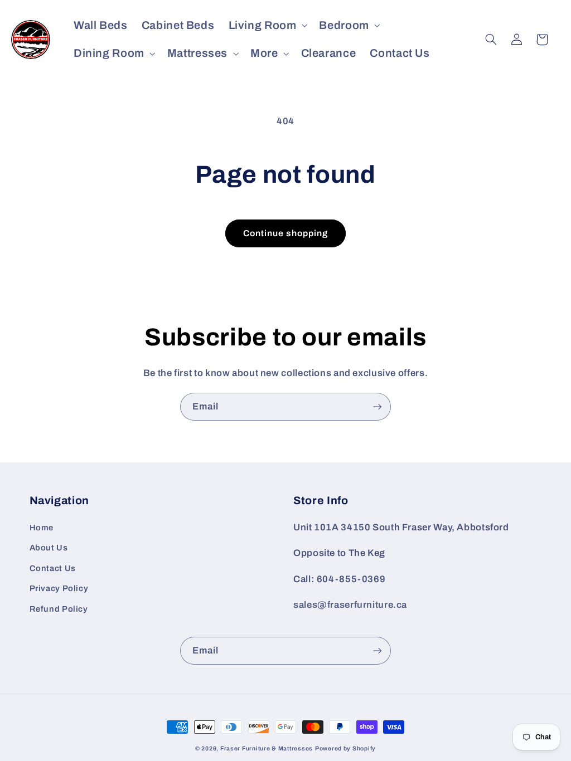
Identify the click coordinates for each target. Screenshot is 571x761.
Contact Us (53, 568)
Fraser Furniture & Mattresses (266, 748)
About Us (49, 547)
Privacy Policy (59, 588)
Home (42, 527)
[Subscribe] (377, 406)
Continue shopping (285, 233)
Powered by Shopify (345, 748)
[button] (266, 25)
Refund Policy (59, 608)
